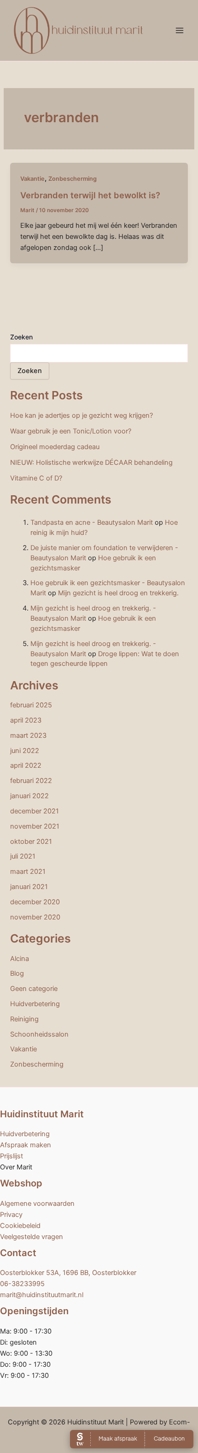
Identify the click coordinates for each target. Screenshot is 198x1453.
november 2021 (34, 826)
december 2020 (35, 902)
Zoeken (21, 337)
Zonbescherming (72, 178)
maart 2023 (28, 735)
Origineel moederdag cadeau (54, 447)
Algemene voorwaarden (37, 1203)
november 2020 (35, 917)
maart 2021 (28, 871)
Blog (17, 973)
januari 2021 (29, 887)
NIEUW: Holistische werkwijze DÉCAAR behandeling (91, 462)
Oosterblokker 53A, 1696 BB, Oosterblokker (68, 1273)
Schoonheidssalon (39, 1034)
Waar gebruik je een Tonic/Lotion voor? (70, 431)
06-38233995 (22, 1284)
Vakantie (32, 178)
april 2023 (25, 720)
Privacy (11, 1214)
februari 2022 (31, 781)
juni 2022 (24, 751)
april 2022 (25, 765)
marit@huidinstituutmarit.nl (41, 1295)
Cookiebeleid (20, 1226)
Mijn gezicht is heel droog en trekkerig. (118, 593)
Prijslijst (11, 1156)
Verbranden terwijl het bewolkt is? (90, 195)
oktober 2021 (31, 841)
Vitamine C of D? (36, 478)
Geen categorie (34, 988)
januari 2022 (29, 796)
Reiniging (24, 1019)
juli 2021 (22, 856)
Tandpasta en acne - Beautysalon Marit (91, 522)
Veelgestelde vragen (31, 1237)
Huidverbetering (35, 1004)
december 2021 (34, 811)
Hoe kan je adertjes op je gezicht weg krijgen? (81, 415)
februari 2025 (31, 705)
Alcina (19, 959)
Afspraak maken (25, 1145)
